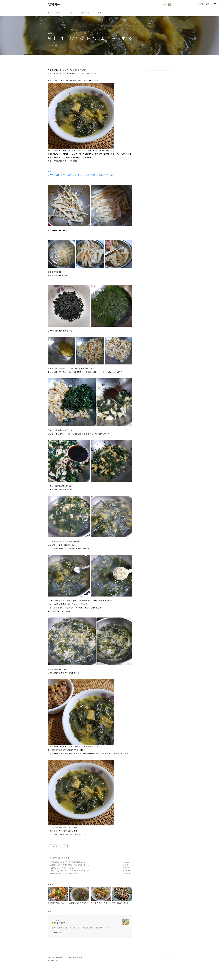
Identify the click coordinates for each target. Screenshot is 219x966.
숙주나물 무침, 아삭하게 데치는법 (61, 868)
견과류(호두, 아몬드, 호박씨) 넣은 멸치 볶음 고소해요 (68, 870)
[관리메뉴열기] (215, 4)
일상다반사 (84, 12)
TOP (169, 958)
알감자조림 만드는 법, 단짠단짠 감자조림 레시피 (66, 862)
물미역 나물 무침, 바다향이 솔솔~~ (62, 873)
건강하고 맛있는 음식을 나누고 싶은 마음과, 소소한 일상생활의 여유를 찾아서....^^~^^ (81, 928)
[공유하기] (55, 846)
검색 (164, 4)
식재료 (71, 12)
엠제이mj (54, 4)
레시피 (59, 12)
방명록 (98, 12)
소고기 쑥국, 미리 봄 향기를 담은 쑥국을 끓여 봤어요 (68, 865)
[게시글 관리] (58, 846)
